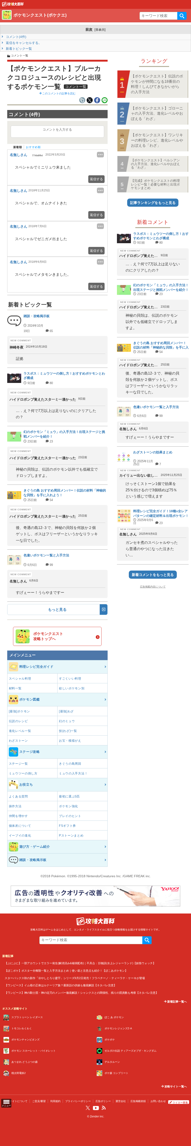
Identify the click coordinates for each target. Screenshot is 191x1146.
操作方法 (15, 806)
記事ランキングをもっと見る (153, 203)
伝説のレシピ (18, 721)
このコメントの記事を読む (58, 93)
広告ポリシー (103, 1101)
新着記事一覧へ (177, 1001)
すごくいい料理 (70, 678)
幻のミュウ (67, 721)
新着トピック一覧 (18, 48)
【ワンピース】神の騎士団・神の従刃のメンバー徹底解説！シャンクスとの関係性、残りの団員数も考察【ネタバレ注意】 (81, 992)
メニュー (6, 1105)
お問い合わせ (158, 1101)
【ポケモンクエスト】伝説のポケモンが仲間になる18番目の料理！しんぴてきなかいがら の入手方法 (157, 84)
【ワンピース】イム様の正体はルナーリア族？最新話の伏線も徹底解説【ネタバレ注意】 (60, 985)
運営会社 (121, 1101)
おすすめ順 (33, 147)
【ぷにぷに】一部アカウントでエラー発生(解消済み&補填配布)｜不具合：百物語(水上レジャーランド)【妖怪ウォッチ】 (80, 963)
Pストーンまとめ (71, 835)
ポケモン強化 (68, 806)
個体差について (20, 825)
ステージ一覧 (18, 763)
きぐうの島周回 (70, 763)
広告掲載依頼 (138, 1101)
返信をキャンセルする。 (23, 43)
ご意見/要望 (39, 1101)
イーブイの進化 (20, 835)
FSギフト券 (67, 825)
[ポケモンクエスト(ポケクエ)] (13, 5)
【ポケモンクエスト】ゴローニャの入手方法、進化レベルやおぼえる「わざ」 (157, 113)
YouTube (96, 1108)
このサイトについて (15, 1101)
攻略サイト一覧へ (175, 1086)
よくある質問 (18, 796)
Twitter (87, 1108)
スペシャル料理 (20, 678)
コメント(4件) (15, 37)
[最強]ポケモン (19, 711)
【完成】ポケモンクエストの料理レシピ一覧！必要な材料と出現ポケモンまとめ (155, 184)
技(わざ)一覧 (68, 731)
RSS (104, 1108)
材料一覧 (15, 688)
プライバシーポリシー (78, 1101)
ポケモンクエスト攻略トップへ (48, 636)
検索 (182, 16)
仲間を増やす (18, 816)
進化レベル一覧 (20, 731)
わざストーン (18, 740)
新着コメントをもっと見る (153, 575)
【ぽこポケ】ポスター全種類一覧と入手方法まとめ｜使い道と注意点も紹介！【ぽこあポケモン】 (66, 970)
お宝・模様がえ (70, 740)
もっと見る (57, 609)
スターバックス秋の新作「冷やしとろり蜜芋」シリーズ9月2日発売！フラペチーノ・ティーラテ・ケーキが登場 (75, 978)
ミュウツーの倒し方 (23, 773)
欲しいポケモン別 (72, 688)
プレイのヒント (70, 816)
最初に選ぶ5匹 (69, 796)
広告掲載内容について (153, 586)
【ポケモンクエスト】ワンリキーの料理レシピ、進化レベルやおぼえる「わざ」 (157, 140)
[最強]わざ (66, 711)
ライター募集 (180, 1102)
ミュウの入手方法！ (73, 773)
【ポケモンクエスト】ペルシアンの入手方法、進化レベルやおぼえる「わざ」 (155, 163)
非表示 (100, 29)
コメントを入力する (57, 129)
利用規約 (55, 1101)
